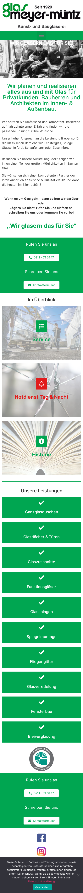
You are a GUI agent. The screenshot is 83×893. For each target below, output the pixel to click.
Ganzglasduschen (41, 512)
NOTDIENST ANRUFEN (41, 401)
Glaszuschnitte (41, 562)
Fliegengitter (41, 661)
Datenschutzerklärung (41, 881)
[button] (41, 35)
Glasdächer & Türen (41, 537)
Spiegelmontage (42, 636)
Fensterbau (41, 711)
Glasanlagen (41, 611)
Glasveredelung (41, 686)
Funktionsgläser (41, 586)
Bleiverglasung (41, 736)
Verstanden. (42, 887)
